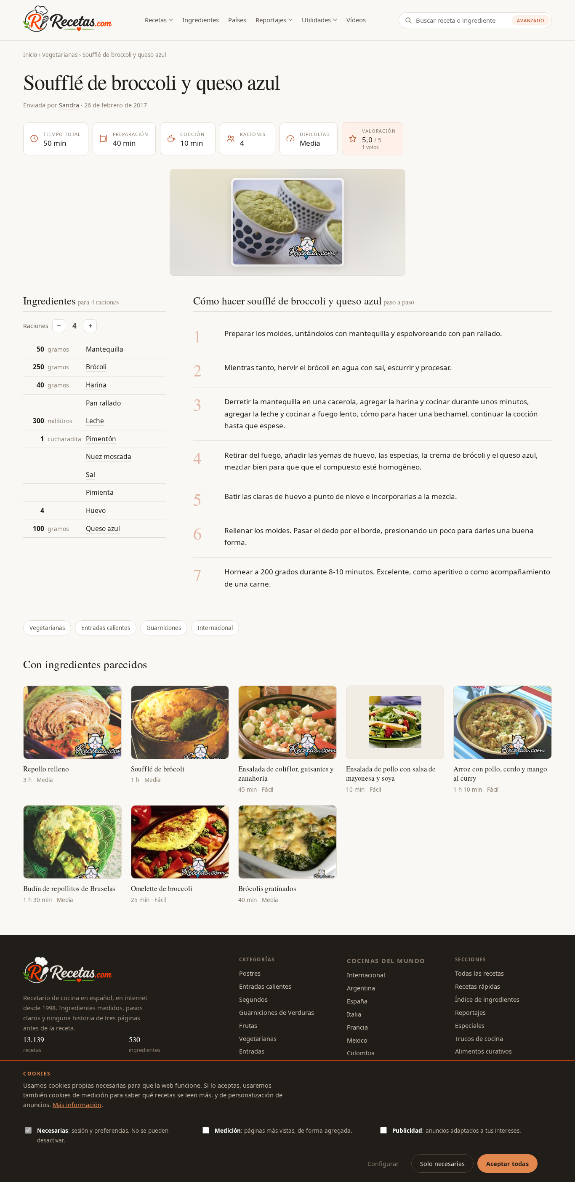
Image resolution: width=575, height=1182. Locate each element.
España (357, 1001)
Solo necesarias (442, 1163)
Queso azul (103, 528)
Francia (357, 1027)
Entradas (251, 1051)
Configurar (383, 1163)
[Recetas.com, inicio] (67, 20)
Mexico (357, 1040)
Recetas (156, 20)
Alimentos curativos (483, 1051)
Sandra (69, 105)
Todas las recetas (479, 973)
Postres (250, 973)
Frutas (248, 1025)
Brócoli (96, 367)
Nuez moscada (108, 457)
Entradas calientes (105, 628)
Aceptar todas (507, 1163)
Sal (90, 474)
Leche (95, 420)
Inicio (30, 55)
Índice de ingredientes (487, 999)
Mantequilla (104, 349)
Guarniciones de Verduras (276, 1012)
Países (237, 20)
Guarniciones (163, 628)
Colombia (361, 1053)
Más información (77, 1104)
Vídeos (356, 20)
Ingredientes (200, 20)
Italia (354, 1014)
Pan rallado (103, 403)
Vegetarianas (59, 55)
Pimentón (101, 438)
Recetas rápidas (477, 986)
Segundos (253, 999)
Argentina (361, 988)
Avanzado (531, 20)
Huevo (96, 510)
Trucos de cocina (479, 1038)
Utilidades (316, 20)
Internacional (215, 628)
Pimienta (100, 492)
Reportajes (271, 20)
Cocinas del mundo (386, 960)
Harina (96, 385)
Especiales (469, 1025)
